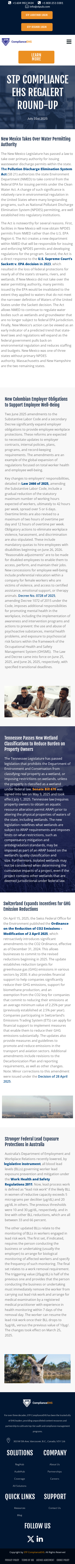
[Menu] (69, 42)
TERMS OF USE (27, 1560)
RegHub (19, 1464)
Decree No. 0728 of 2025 (36, 595)
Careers (54, 1478)
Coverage (19, 1478)
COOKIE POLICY (62, 1560)
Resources (19, 1507)
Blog (19, 1515)
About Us (55, 1464)
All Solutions (19, 1486)
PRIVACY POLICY (12, 1560)
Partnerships (55, 1471)
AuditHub (19, 1471)
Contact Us (55, 1508)
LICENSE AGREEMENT (45, 1560)
